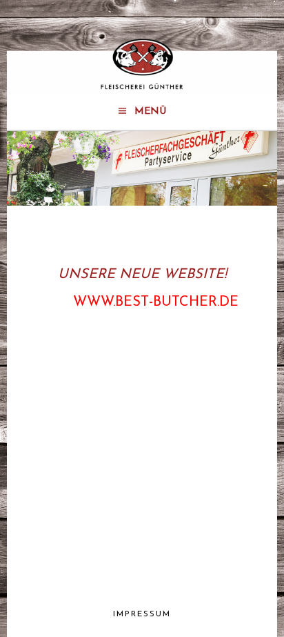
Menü (150, 111)
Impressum (142, 614)
